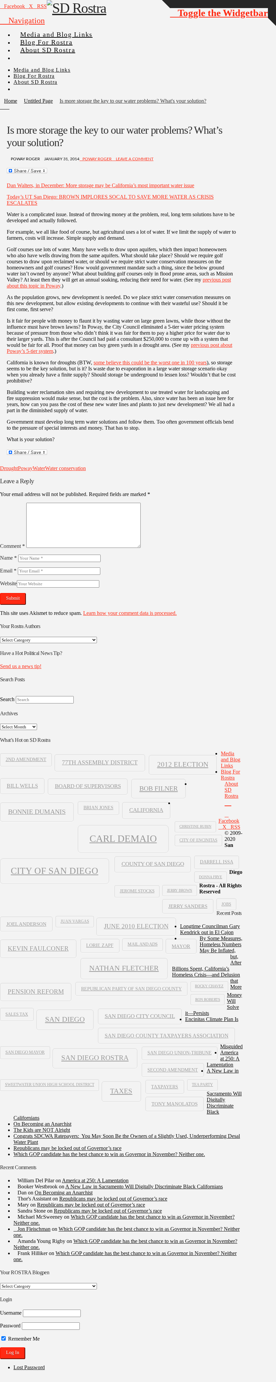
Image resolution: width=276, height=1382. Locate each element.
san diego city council (140, 1016)
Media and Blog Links (230, 759)
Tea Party (202, 1085)
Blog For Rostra (230, 775)
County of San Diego (153, 864)
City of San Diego (54, 871)
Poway (25, 468)
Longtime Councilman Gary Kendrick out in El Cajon (210, 929)
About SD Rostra (231, 790)
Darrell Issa (216, 861)
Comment (12, 546)
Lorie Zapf (99, 945)
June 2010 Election (136, 926)
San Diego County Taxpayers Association (167, 1035)
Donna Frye (210, 877)
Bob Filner (158, 788)
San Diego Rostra (95, 1058)
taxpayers (164, 1086)
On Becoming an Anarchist (42, 1124)
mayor (181, 946)
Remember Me (23, 1339)
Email (8, 570)
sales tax (16, 1014)
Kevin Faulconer (38, 948)
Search (7, 699)
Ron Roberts (207, 999)
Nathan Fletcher (124, 968)
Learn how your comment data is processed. (130, 613)
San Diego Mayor (25, 1052)
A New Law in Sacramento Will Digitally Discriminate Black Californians (144, 1186)
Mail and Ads (143, 944)
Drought (9, 468)
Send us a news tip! (20, 666)
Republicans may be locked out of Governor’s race (67, 1148)
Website (8, 583)
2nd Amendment (26, 759)
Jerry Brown (179, 890)
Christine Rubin (195, 826)
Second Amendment (172, 1070)
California (146, 810)
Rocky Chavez (209, 986)
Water (39, 468)
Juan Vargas (75, 921)
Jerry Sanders (187, 906)
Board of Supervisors (88, 786)
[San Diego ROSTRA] (26, 55)
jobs (226, 904)
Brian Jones (98, 807)
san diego (65, 1019)
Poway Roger (97, 159)
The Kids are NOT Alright (41, 1130)
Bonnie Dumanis (37, 811)
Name (8, 558)
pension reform (36, 991)
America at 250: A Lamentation (223, 1058)
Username (11, 1313)
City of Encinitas (198, 840)
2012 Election (182, 764)
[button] (22, 20)
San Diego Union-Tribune (179, 1052)
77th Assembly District (100, 762)
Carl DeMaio (123, 838)
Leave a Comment (134, 159)
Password (10, 1325)
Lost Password (29, 1367)
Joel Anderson (26, 924)
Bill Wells (22, 786)
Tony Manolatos (174, 1104)
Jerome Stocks (137, 891)
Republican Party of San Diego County (131, 988)
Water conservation (65, 468)
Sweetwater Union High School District (49, 1084)
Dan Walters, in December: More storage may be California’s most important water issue (100, 185)
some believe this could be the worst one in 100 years (150, 362)
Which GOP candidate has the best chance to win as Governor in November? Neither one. (109, 1154)
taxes (121, 1091)
